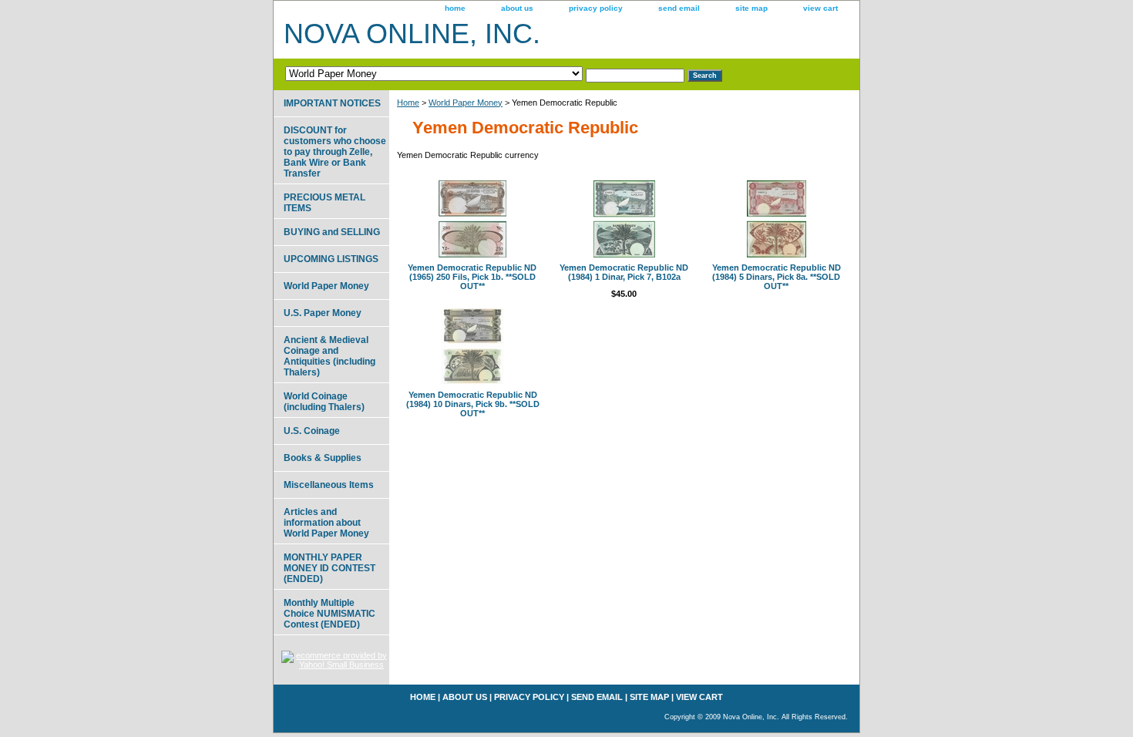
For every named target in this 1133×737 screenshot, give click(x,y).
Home (408, 102)
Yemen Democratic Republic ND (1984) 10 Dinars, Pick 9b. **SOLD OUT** (473, 404)
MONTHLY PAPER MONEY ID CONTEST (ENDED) (329, 568)
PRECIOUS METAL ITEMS (324, 203)
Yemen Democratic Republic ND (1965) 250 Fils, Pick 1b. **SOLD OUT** (472, 277)
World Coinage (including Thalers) (324, 401)
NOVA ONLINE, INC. (412, 33)
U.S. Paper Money (322, 313)
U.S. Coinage (312, 431)
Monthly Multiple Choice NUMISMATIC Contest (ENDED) (329, 613)
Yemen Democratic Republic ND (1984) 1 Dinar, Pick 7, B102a (624, 272)
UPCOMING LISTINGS (331, 259)
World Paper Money (466, 102)
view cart (820, 8)
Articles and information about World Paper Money (326, 522)
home (455, 8)
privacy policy (596, 8)
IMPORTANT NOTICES (332, 103)
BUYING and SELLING (332, 232)
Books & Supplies (322, 458)
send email (679, 8)
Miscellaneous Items (329, 485)
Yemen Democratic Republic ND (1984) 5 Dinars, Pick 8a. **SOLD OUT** (776, 277)
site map (751, 8)
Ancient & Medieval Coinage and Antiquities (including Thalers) (329, 356)
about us (517, 8)
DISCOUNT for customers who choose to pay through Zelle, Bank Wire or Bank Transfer (335, 152)
